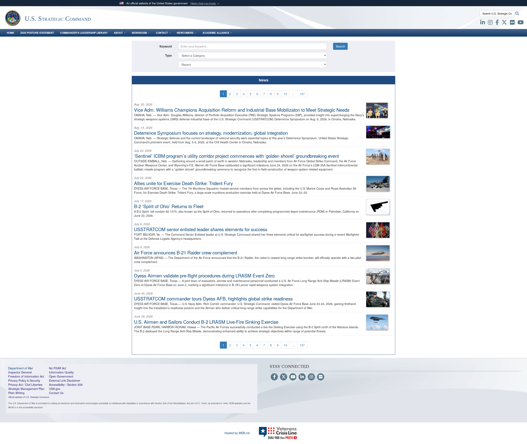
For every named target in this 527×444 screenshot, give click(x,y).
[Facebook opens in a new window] (497, 23)
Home (10, 33)
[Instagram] (311, 377)
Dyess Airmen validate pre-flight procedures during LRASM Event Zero (204, 275)
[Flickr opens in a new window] (512, 23)
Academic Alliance (216, 33)
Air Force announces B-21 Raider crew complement (185, 252)
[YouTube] (292, 377)
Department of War (20, 368)
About (118, 33)
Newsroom (139, 33)
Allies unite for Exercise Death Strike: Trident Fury (183, 183)
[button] (205, 3)
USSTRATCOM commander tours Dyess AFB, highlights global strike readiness (213, 298)
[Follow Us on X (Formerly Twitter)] (283, 377)
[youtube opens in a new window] (521, 23)
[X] (504, 23)
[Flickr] (320, 377)
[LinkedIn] (302, 377)
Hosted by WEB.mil (237, 433)
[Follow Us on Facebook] (274, 377)
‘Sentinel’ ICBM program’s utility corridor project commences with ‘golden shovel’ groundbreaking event (236, 155)
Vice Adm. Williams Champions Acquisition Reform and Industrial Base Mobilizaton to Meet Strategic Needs (241, 109)
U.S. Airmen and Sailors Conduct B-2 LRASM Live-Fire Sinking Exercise (206, 321)
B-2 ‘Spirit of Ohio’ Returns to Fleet (168, 206)
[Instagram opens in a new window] (490, 23)
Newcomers (185, 33)
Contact (162, 33)
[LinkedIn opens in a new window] (482, 23)
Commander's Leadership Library (84, 33)
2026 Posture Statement (37, 33)
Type (168, 55)
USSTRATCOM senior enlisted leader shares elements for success (200, 229)
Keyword (166, 46)
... (293, 94)
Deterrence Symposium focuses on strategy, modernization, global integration (211, 132)
